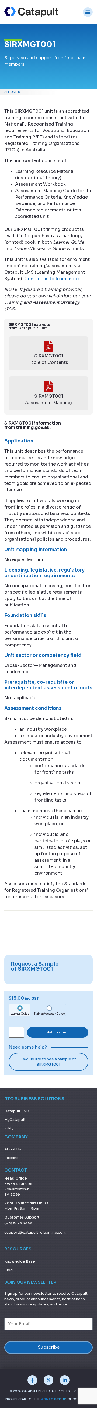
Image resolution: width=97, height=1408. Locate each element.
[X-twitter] (48, 1380)
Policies (11, 1157)
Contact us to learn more (51, 278)
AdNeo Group (53, 1399)
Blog (8, 1270)
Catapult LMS (16, 1111)
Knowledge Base (19, 1261)
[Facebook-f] (32, 1380)
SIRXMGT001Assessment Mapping (48, 399)
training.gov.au (33, 427)
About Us (12, 1149)
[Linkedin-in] (65, 1380)
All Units (12, 92)
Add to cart (57, 1032)
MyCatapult (15, 1119)
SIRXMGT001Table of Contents (48, 359)
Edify (8, 1128)
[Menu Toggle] (88, 12)
